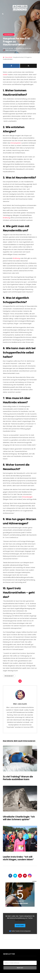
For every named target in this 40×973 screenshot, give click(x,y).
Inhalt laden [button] (20, 925)
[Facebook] (10, 876)
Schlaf (5, 75)
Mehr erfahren (20, 920)
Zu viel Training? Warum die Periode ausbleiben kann (18, 778)
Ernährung (6, 218)
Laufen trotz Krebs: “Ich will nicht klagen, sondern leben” (18, 858)
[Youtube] (20, 876)
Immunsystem (16, 143)
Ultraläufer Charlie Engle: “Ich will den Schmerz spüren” (19, 818)
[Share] (11, 66)
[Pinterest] (25, 876)
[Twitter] (15, 876)
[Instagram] (30, 876)
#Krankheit (9, 676)
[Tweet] (28, 66)
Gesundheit (8, 34)
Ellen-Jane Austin (11, 50)
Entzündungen (27, 497)
